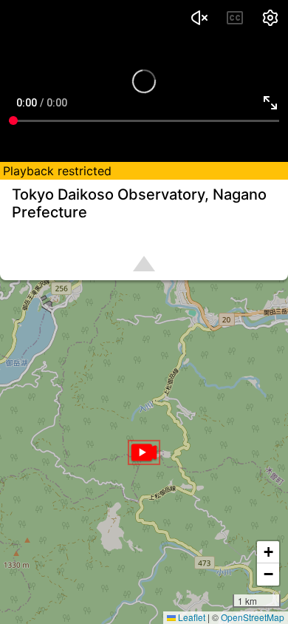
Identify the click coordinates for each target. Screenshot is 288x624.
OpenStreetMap (252, 617)
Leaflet (190, 617)
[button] (144, 452)
